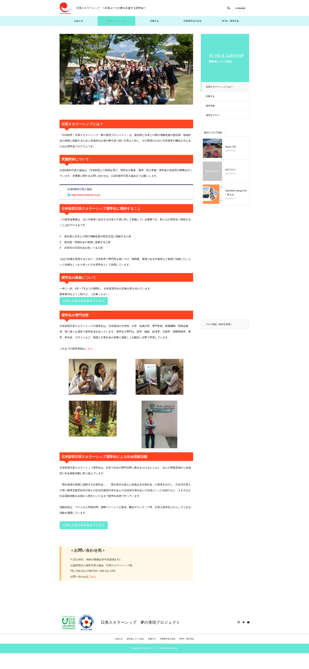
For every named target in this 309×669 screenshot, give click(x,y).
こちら (89, 348)
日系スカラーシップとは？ (219, 86)
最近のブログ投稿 (213, 132)
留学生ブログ (212, 115)
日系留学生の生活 (192, 21)
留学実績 (210, 105)
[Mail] (248, 622)
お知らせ (78, 21)
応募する (154, 21)
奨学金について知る (116, 21)
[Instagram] (239, 622)
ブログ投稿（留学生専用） (219, 324)
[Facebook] (243, 622)
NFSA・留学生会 (230, 21)
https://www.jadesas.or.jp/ (85, 195)
